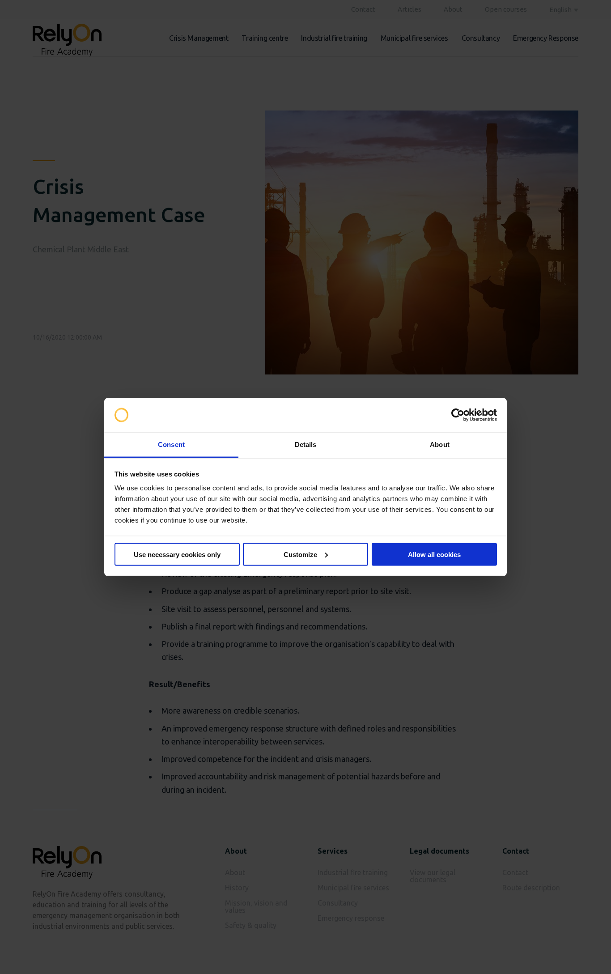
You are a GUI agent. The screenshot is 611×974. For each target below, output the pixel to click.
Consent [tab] (171, 444)
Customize (300, 554)
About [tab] (440, 444)
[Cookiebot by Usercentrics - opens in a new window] (458, 415)
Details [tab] (306, 444)
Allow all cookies (434, 554)
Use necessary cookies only (177, 554)
